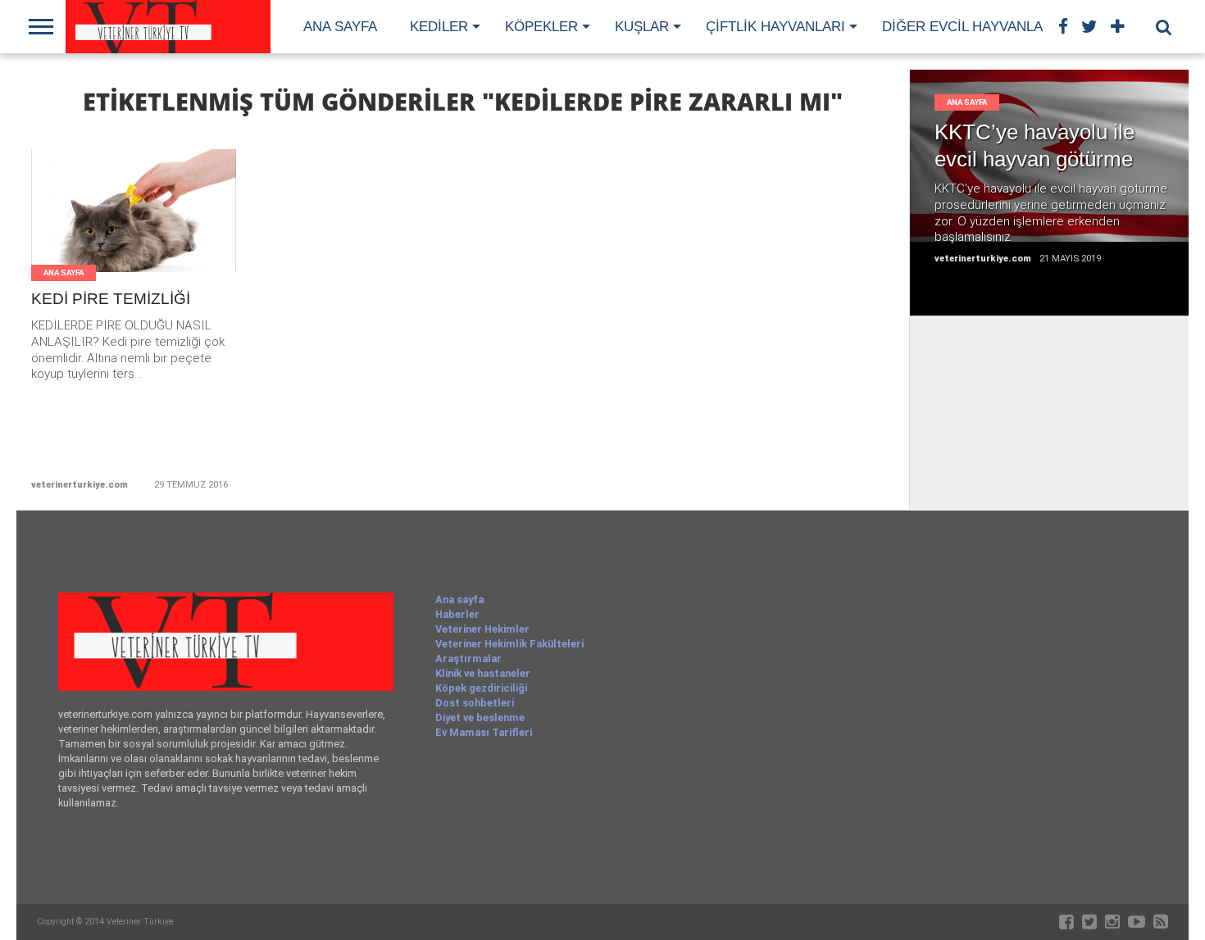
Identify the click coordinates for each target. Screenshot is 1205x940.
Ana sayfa (340, 26)
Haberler (457, 614)
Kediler (439, 26)
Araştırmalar (468, 658)
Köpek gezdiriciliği (481, 688)
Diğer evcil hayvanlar (967, 26)
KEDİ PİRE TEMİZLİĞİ (110, 298)
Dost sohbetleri (474, 703)
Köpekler (541, 26)
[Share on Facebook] (99, 230)
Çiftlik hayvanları (775, 26)
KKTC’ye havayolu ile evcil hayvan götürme (1034, 145)
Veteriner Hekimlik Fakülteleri (509, 644)
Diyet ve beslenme (480, 717)
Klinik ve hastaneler (482, 673)
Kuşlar (642, 26)
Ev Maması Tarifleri (483, 732)
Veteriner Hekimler (482, 629)
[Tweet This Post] (134, 230)
